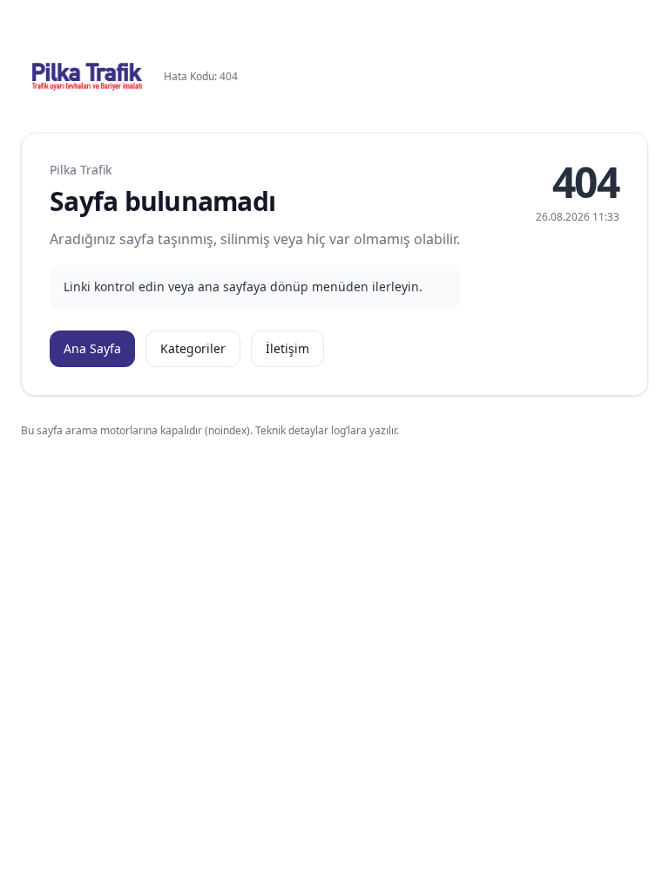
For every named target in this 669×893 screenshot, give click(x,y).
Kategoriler (193, 348)
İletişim (287, 348)
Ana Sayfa (92, 348)
